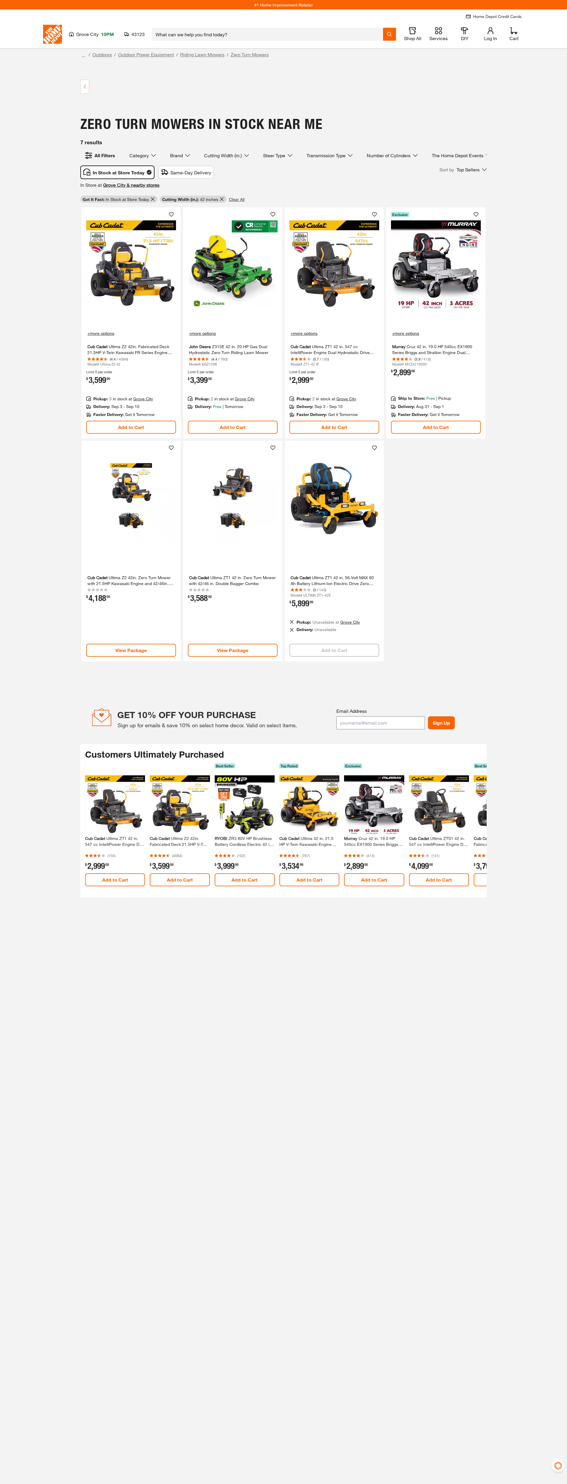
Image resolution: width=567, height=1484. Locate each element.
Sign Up (441, 722)
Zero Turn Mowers (250, 54)
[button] (463, 169)
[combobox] (267, 34)
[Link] (131, 322)
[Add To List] (171, 214)
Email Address (351, 711)
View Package (131, 650)
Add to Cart (131, 427)
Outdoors (102, 54)
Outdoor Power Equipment (146, 54)
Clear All (237, 199)
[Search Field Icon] (389, 34)
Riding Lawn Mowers (202, 54)
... (83, 55)
